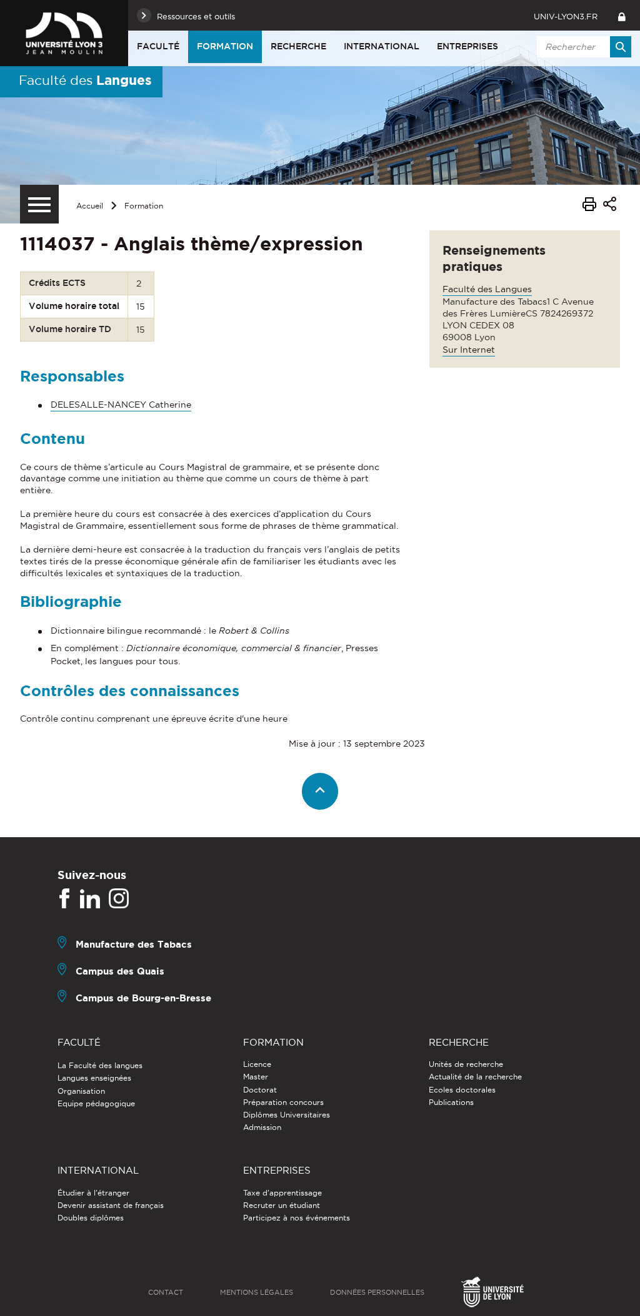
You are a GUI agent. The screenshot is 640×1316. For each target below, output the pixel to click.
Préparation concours (283, 1102)
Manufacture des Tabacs (134, 944)
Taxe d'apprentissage (282, 1193)
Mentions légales (256, 1292)
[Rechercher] (620, 46)
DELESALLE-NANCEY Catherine (121, 405)
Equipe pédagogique (96, 1103)
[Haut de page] (320, 791)
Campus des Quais (120, 971)
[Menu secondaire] (39, 204)
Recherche (298, 46)
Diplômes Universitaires (286, 1115)
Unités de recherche (466, 1064)
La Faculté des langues (100, 1065)
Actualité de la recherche (475, 1077)
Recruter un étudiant (281, 1205)
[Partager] (610, 206)
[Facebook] (64, 899)
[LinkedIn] (90, 899)
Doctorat (260, 1090)
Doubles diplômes (91, 1218)
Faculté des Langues (487, 289)
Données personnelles (377, 1292)
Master (255, 1077)
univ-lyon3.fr (566, 16)
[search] (582, 46)
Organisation (81, 1091)
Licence (257, 1064)
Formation (225, 46)
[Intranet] (621, 15)
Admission (262, 1127)
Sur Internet (468, 350)
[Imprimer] (589, 206)
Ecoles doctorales (462, 1090)
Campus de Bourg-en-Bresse (143, 998)
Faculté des (85, 79)
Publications (451, 1102)
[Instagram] (119, 899)
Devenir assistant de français (111, 1205)
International (381, 46)
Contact (165, 1292)
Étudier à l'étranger (93, 1193)
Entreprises (467, 46)
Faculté (158, 46)
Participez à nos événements (296, 1218)
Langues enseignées (94, 1078)
